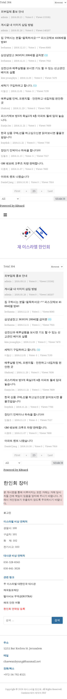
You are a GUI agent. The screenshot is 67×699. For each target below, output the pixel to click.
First (17, 191)
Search (60, 198)
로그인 (7, 512)
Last (50, 191)
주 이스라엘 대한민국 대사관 (20, 583)
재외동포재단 (11, 590)
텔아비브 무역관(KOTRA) (18, 596)
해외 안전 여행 (12, 602)
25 (34, 191)
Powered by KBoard (12, 205)
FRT (44, 693)
